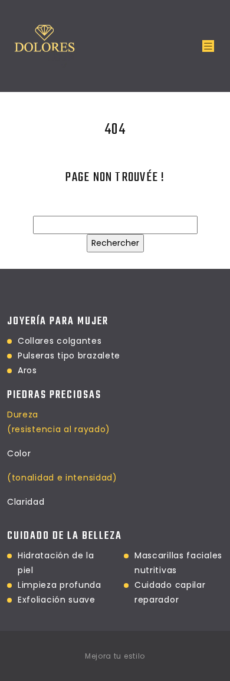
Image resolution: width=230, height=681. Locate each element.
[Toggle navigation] (208, 46)
